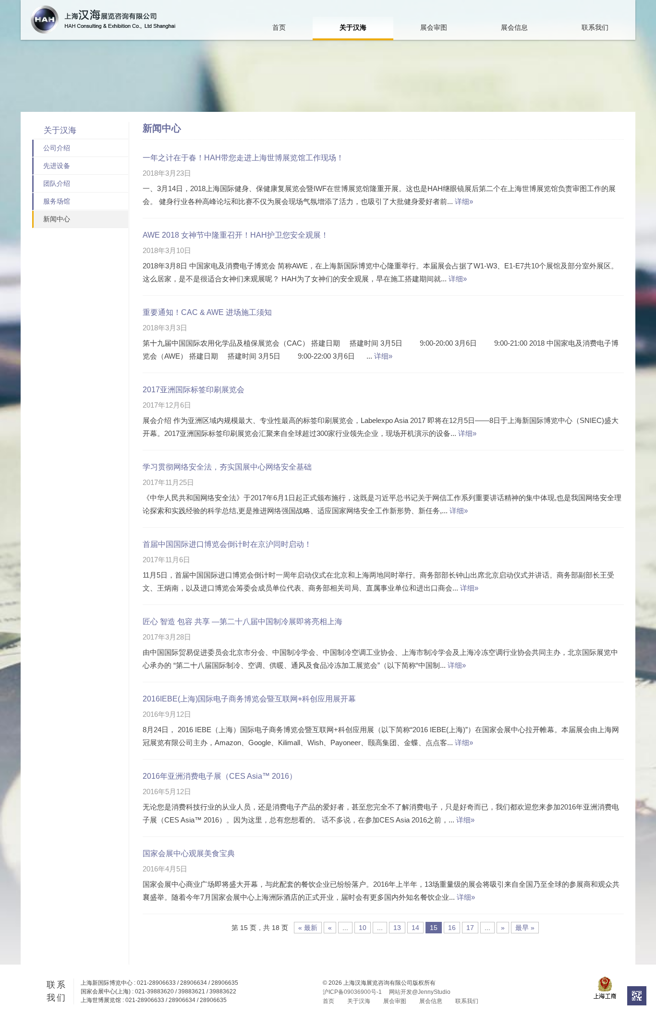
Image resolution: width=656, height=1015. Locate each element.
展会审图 (433, 27)
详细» (464, 201)
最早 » (525, 927)
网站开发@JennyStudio (419, 992)
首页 (279, 27)
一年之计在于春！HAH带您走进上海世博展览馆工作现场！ (243, 158)
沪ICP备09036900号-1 (352, 992)
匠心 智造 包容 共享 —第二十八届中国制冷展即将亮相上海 (242, 621)
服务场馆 (56, 201)
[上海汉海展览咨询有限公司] (103, 19)
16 (452, 927)
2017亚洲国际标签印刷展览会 (193, 390)
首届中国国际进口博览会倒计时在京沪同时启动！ (227, 544)
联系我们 (595, 27)
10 (362, 927)
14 (415, 927)
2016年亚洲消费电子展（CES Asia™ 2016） (220, 776)
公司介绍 (56, 148)
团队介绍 (56, 183)
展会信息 (514, 27)
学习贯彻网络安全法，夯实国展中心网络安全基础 (227, 467)
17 (470, 927)
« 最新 (307, 927)
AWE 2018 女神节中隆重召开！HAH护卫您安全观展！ (235, 235)
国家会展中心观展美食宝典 (189, 853)
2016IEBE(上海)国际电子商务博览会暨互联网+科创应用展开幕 (249, 699)
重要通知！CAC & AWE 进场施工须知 (207, 312)
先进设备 (56, 165)
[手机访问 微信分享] (636, 995)
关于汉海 (353, 27)
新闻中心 (56, 219)
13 (397, 927)
